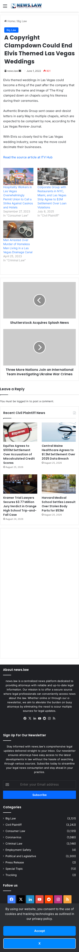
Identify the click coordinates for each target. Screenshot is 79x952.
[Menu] (5, 7)
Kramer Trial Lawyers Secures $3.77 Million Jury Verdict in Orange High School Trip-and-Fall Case (19, 506)
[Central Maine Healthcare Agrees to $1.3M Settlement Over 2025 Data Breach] (59, 432)
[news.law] (26, 6)
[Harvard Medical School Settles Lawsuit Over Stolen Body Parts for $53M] (59, 484)
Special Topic (14, 868)
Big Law (22, 21)
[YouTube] (39, 718)
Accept (39, 931)
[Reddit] (44, 718)
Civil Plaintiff (13, 824)
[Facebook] (24, 718)
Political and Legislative (20, 856)
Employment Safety (18, 849)
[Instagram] (49, 718)
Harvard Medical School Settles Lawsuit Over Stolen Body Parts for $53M (59, 504)
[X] (29, 718)
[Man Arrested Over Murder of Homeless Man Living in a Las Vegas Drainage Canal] (18, 229)
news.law (12, 70)
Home (11, 21)
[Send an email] (20, 70)
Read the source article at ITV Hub (27, 157)
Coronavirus (13, 837)
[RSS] (54, 718)
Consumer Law (15, 831)
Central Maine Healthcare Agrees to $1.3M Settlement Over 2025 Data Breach (58, 452)
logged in (23, 401)
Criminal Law (13, 843)
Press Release (14, 862)
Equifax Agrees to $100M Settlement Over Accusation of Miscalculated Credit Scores (19, 454)
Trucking (11, 875)
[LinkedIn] (34, 718)
